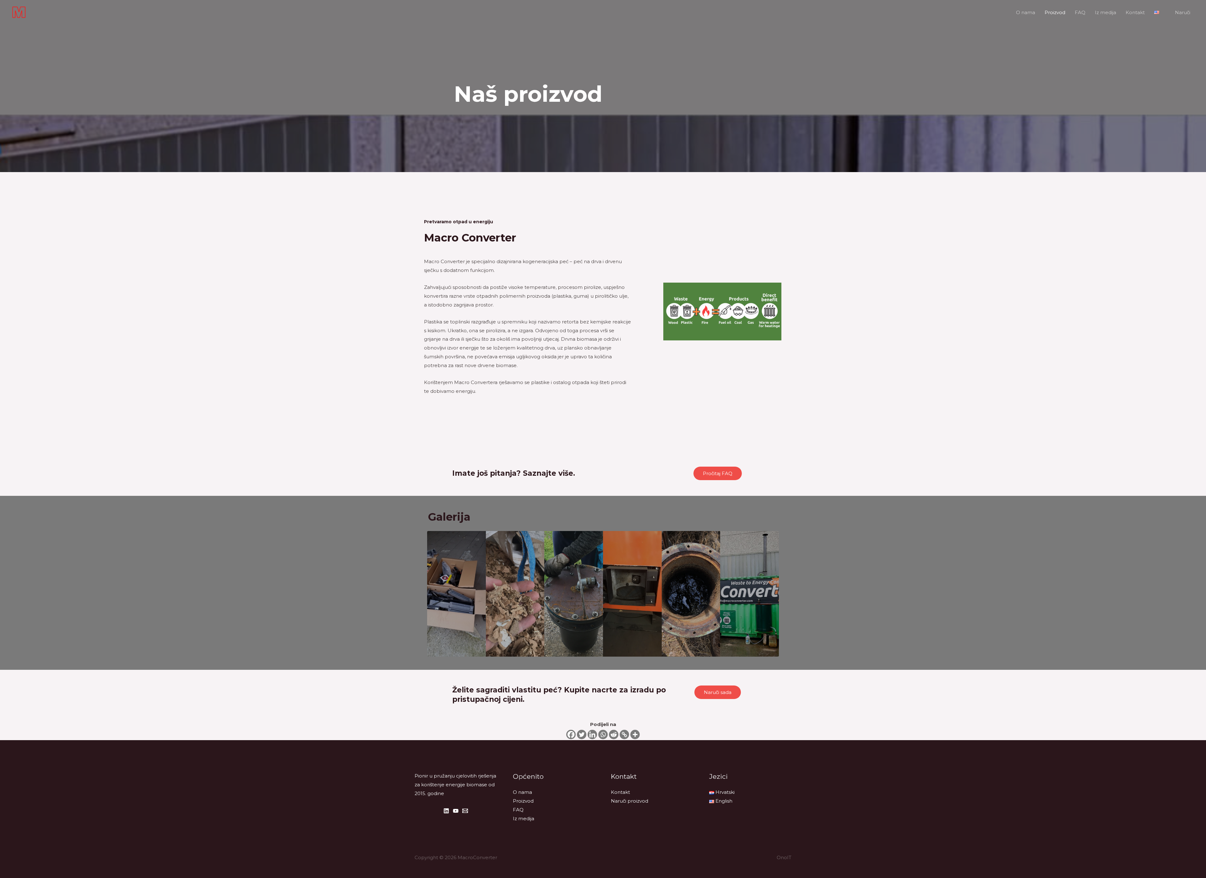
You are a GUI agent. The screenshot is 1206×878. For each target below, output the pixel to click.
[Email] (465, 811)
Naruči (1182, 12)
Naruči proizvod (629, 801)
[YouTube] (456, 811)
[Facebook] (571, 734)
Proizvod (1055, 12)
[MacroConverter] (18, 12)
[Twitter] (581, 734)
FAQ (1080, 12)
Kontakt (1135, 12)
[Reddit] (613, 734)
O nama (1025, 12)
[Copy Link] (624, 734)
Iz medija (1105, 12)
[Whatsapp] (603, 734)
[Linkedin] (592, 734)
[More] (635, 734)
